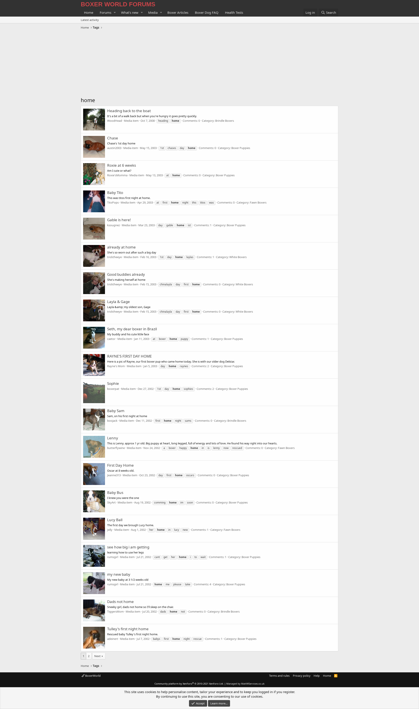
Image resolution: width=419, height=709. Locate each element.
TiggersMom (115, 611)
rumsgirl (112, 557)
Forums (105, 12)
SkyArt (111, 502)
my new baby (118, 574)
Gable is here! (119, 219)
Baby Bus (115, 492)
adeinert (112, 639)
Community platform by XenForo (189, 683)
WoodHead (114, 121)
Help (317, 676)
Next (97, 656)
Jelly (109, 530)
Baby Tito (115, 192)
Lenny (112, 437)
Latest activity (90, 20)
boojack (112, 421)
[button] (115, 13)
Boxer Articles (177, 12)
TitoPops (113, 202)
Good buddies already (126, 274)
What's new (129, 12)
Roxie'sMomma (117, 175)
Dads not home (120, 601)
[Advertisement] (209, 63)
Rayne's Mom (116, 366)
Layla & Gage (118, 301)
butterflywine (116, 448)
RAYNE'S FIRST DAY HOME (129, 356)
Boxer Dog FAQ (206, 12)
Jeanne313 (114, 475)
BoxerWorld (92, 676)
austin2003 (114, 148)
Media (153, 12)
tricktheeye (114, 257)
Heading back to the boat (129, 110)
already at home (121, 247)
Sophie (113, 383)
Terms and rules (279, 676)
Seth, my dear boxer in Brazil (132, 328)
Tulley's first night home (128, 628)
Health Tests (234, 12)
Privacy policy (302, 676)
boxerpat (113, 389)
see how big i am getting (128, 547)
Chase (112, 137)
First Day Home (120, 465)
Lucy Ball (114, 519)
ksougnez (113, 225)
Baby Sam (115, 410)
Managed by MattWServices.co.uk (245, 683)
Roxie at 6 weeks (121, 165)
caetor (111, 339)
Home (88, 12)
